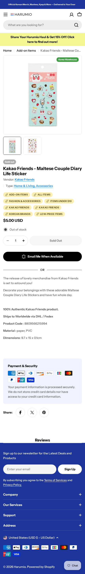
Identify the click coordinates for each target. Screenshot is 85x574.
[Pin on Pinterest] (44, 412)
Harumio (20, 567)
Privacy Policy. (12, 485)
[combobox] (42, 25)
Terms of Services (55, 480)
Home (7, 50)
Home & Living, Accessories (33, 186)
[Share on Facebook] (20, 412)
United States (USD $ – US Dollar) (32, 537)
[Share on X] (32, 412)
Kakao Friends (24, 179)
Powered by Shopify (41, 567)
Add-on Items (26, 50)
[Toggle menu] (5, 14)
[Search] (76, 25)
